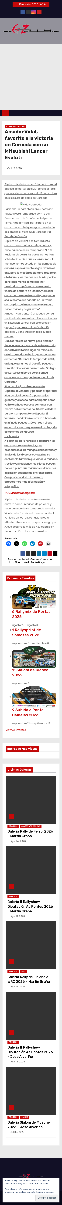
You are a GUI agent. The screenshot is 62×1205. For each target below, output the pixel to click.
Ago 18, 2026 (17, 1061)
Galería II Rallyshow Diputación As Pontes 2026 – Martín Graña (30, 906)
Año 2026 (13, 826)
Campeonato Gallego (15, 126)
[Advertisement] (31, 77)
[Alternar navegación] (49, 113)
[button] (56, 112)
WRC (23, 971)
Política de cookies (45, 1192)
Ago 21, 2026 (17, 916)
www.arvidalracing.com (19, 493)
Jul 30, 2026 (17, 1132)
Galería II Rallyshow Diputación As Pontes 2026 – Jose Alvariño (30, 1052)
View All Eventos (16, 730)
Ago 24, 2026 (18, 841)
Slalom (24, 1117)
